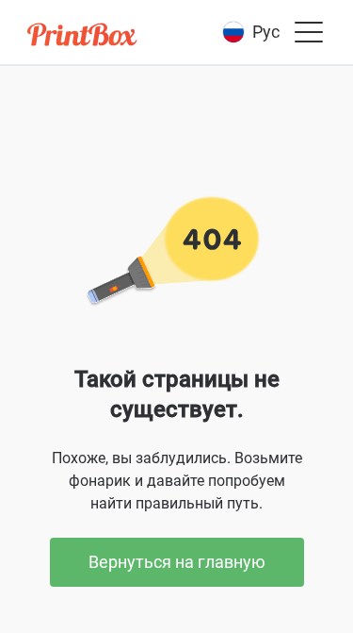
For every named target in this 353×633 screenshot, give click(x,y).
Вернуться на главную (176, 562)
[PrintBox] (84, 37)
